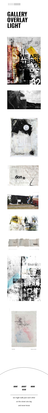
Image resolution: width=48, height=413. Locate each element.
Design (21, 143)
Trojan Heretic (24, 225)
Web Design (25, 105)
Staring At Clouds (24, 102)
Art (20, 66)
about (23, 386)
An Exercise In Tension (24, 140)
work (33, 386)
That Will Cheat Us (24, 245)
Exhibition (28, 142)
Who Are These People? (24, 62)
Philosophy (25, 64)
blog (24, 389)
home (15, 386)
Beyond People (24, 281)
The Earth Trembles (24, 178)
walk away (24, 333)
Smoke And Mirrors (24, 203)
